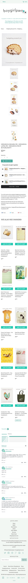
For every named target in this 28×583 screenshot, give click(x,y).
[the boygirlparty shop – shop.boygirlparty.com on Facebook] (9, 553)
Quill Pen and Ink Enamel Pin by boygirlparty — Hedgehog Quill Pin (17, 181)
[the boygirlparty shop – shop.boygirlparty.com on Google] (16, 553)
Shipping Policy (13, 570)
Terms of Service (21, 570)
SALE (14, 528)
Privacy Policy (21, 568)
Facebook (9, 540)
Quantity (3, 155)
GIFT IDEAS (14, 530)
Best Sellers (14, 526)
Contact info (14, 568)
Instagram (16, 540)
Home (2, 28)
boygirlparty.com (18, 542)
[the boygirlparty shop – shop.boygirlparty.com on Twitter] (5, 553)
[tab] (4, 446)
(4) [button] (7, 436)
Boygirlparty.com (14, 535)
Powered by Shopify (13, 572)
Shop (14, 523)
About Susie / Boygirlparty (14, 566)
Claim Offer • (14, 186)
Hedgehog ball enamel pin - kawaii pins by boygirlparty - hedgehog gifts (17, 174)
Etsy (13, 540)
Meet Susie (14, 534)
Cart (26, 1)
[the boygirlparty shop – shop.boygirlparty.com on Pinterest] (12, 553)
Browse (14, 532)
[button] (4, 460)
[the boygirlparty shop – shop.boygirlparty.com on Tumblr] (23, 553)
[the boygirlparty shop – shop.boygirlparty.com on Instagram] (19, 553)
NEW (14, 525)
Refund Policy (5, 570)
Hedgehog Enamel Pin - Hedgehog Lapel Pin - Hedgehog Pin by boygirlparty (17, 168)
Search (5, 566)
